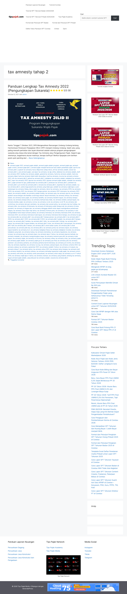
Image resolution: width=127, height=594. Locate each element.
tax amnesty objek (19, 238)
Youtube (88, 551)
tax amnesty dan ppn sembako (26, 204)
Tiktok (87, 554)
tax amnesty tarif (73, 249)
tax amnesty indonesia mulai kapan (30, 215)
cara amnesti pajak (24, 172)
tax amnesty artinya (62, 195)
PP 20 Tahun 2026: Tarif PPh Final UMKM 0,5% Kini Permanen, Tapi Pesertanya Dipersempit (105, 397)
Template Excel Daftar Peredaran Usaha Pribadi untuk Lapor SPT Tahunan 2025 (104, 453)
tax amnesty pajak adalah (16, 240)
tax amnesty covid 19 (58, 202)
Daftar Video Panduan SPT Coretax (38, 29)
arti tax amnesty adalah (60, 170)
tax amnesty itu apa (74, 215)
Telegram (88, 558)
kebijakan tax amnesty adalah (55, 178)
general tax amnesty (46, 174)
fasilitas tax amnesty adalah (30, 174)
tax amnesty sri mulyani (67, 247)
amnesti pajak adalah (31, 165)
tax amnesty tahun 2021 (41, 249)
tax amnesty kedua (28, 232)
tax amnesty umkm (73, 251)
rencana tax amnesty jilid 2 (47, 185)
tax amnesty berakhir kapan (54, 197)
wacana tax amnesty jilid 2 (59, 258)
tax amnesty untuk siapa (53, 253)
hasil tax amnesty (52, 176)
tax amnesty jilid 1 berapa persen (43, 217)
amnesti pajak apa (66, 165)
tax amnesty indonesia (44, 212)
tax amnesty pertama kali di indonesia (42, 243)
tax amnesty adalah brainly (36, 193)
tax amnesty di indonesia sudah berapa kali (49, 206)
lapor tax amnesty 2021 (20, 180)
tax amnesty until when (15, 253)
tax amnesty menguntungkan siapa (32, 236)
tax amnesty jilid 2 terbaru (23, 225)
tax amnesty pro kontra (63, 243)
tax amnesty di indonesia (26, 206)
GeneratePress (27, 589)
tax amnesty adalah (19, 193)
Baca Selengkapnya (37, 158)
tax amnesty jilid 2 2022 (37, 219)
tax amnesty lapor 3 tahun (47, 234)
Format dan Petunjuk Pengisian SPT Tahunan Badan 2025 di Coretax (103, 445)
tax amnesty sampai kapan (50, 245)
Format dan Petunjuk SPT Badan (37, 23)
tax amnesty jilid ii (37, 228)
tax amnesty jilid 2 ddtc (39, 221)
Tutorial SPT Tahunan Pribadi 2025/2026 (40, 17)
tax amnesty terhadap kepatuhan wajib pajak (51, 251)
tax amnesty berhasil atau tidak (42, 200)
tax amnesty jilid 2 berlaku (22, 221)
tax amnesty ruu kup (33, 245)
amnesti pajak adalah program (49, 165)
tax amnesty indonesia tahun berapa (55, 215)
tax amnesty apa (50, 193)
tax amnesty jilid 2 (61, 217)
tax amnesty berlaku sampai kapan (64, 200)
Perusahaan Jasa (15, 551)
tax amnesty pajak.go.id (34, 240)
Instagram (89, 548)
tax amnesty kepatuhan (59, 232)
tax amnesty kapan (62, 228)
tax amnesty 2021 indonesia (57, 191)
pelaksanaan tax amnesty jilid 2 (37, 182)
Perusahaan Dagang (16, 548)
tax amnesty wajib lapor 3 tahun (22, 255)
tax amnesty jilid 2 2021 (20, 219)
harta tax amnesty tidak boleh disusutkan (32, 176)
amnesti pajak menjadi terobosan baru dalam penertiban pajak (52, 167)
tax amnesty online (48, 238)
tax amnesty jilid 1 (25, 217)
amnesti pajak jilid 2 (23, 167)
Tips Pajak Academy (65, 17)
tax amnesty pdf (63, 240)
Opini (65, 29)
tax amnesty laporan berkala (65, 234)
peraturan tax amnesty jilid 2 (58, 182)
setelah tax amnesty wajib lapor (64, 187)
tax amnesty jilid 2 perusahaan (62, 223)
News (12, 163)
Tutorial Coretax (55, 5)
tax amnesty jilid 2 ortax (43, 223)
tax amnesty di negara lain (23, 208)
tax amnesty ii (60, 210)
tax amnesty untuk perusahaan (34, 253)
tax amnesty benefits (37, 197)
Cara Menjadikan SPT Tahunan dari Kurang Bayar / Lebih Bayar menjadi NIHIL (104, 428)
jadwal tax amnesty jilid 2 (36, 178)
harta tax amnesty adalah (62, 174)
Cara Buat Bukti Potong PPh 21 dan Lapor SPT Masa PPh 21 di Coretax (103, 329)
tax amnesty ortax (62, 238)
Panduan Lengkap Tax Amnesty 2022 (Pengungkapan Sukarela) (39, 88)
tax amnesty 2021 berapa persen (36, 191)
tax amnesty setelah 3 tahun (49, 247)
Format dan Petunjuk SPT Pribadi (64, 23)
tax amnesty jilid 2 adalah (54, 219)
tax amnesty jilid (13, 217)
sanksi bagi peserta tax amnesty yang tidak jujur (37, 187)
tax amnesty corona (30, 202)
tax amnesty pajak (74, 238)
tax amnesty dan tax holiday (68, 204)
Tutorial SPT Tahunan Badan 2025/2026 (40, 11)
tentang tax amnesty (74, 255)
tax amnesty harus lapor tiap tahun (25, 210)
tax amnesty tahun (26, 249)
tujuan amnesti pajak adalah (17, 258)
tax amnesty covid (44, 202)
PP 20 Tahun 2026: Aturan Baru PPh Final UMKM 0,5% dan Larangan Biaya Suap (104, 389)
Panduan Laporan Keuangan (35, 5)
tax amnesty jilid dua (23, 228)
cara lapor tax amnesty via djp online (44, 172)
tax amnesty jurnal (49, 228)
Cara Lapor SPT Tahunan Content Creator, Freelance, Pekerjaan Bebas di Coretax (104, 474)
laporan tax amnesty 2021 (37, 180)
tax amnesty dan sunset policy (47, 204)
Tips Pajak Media (53, 551)
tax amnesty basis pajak (21, 197)
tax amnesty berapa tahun (22, 200)
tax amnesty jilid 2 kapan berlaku (24, 223)
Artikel (56, 29)
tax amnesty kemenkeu (43, 232)
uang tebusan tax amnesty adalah (38, 258)
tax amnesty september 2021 (29, 247)
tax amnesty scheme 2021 (69, 245)
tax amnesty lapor (31, 234)
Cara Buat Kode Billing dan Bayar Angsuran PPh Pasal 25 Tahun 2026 (104, 372)
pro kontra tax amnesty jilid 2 (28, 185)
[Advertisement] (63, 48)
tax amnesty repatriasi (18, 245)
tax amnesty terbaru (29, 251)
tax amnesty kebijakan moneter (60, 230)
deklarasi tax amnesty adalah (66, 172)
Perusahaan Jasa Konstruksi (19, 554)
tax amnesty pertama (22, 243)
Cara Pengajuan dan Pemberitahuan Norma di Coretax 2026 (104, 420)
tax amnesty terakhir (15, 251)
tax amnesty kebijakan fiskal (40, 230)
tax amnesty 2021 (18, 191)
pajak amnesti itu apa (19, 182)
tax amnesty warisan (41, 255)
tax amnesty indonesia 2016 (61, 212)
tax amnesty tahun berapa (59, 249)
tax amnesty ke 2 (24, 230)
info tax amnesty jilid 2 (19, 178)
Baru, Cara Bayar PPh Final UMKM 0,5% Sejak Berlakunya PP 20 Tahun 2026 (105, 380)
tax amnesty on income (33, 238)
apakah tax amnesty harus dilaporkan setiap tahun (35, 170)
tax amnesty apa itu (63, 193)
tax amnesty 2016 (66, 189)
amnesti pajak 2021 (16, 165)
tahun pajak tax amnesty (37, 189)
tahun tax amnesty (52, 189)
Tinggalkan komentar (17, 260)
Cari (82, 14)
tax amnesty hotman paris (46, 210)
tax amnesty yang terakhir (57, 255)
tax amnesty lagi (19, 234)
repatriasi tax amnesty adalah (66, 185)
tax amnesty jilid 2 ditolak (56, 221)
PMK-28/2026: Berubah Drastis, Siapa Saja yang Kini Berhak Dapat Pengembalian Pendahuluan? (105, 411)
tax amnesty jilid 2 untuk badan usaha (45, 225)
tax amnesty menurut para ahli (55, 236)
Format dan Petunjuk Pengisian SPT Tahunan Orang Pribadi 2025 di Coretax (104, 437)
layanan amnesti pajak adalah (56, 180)
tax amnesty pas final (50, 240)
